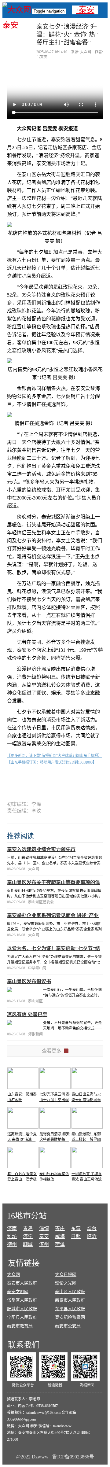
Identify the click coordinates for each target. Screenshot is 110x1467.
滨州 (44, 1244)
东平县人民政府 (70, 1309)
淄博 (44, 1228)
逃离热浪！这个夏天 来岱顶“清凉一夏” (22, 1139)
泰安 (44, 1236)
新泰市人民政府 (70, 1300)
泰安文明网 (17, 1291)
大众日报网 (65, 1274)
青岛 (28, 1228)
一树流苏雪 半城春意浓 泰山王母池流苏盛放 (87, 1179)
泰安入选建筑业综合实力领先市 (41, 849)
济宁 (28, 1236)
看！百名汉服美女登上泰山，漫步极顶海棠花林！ (22, 1179)
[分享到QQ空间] (66, 782)
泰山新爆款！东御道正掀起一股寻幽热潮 (86, 1139)
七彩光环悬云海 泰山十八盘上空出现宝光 (54, 1100)
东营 (76, 1228)
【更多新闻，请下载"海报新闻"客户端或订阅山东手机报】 (54, 756)
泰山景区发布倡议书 (29, 981)
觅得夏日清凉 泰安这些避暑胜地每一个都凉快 (54, 1139)
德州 (12, 1244)
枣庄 (60, 1228)
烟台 (92, 1228)
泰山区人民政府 (70, 1291)
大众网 (13, 1274)
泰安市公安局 (68, 1326)
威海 (60, 1236)
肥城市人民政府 (22, 1309)
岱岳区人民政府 (22, 1300)
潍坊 (12, 1236)
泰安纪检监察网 (70, 1317)
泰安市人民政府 (22, 1283)
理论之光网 (65, 1283)
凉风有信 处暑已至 (27, 1014)
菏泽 (60, 1244)
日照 (76, 1236)
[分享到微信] (22, 782)
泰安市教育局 (20, 1326)
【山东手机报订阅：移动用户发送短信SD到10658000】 (51, 762)
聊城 (28, 1244)
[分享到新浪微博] (44, 782)
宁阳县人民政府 (22, 1317)
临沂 (92, 1236)
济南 (12, 1228)
